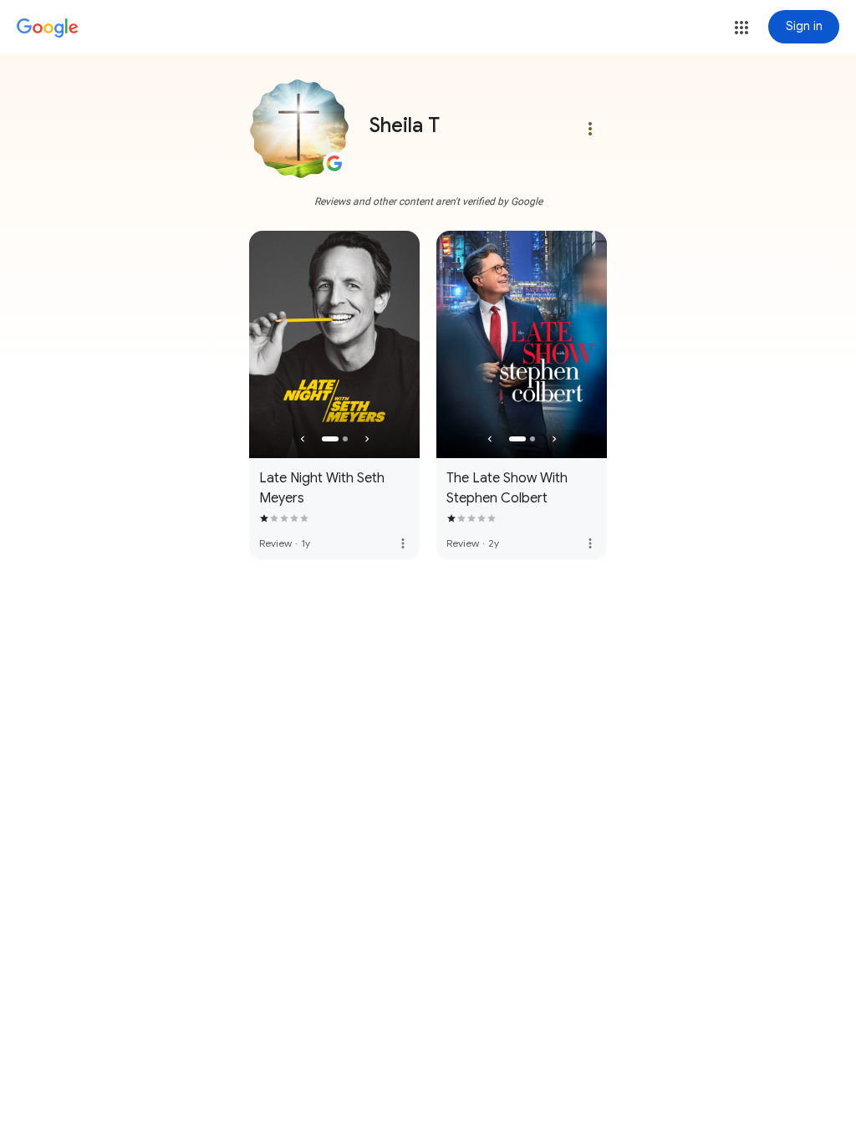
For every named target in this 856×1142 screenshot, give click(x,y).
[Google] (48, 28)
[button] (741, 27)
